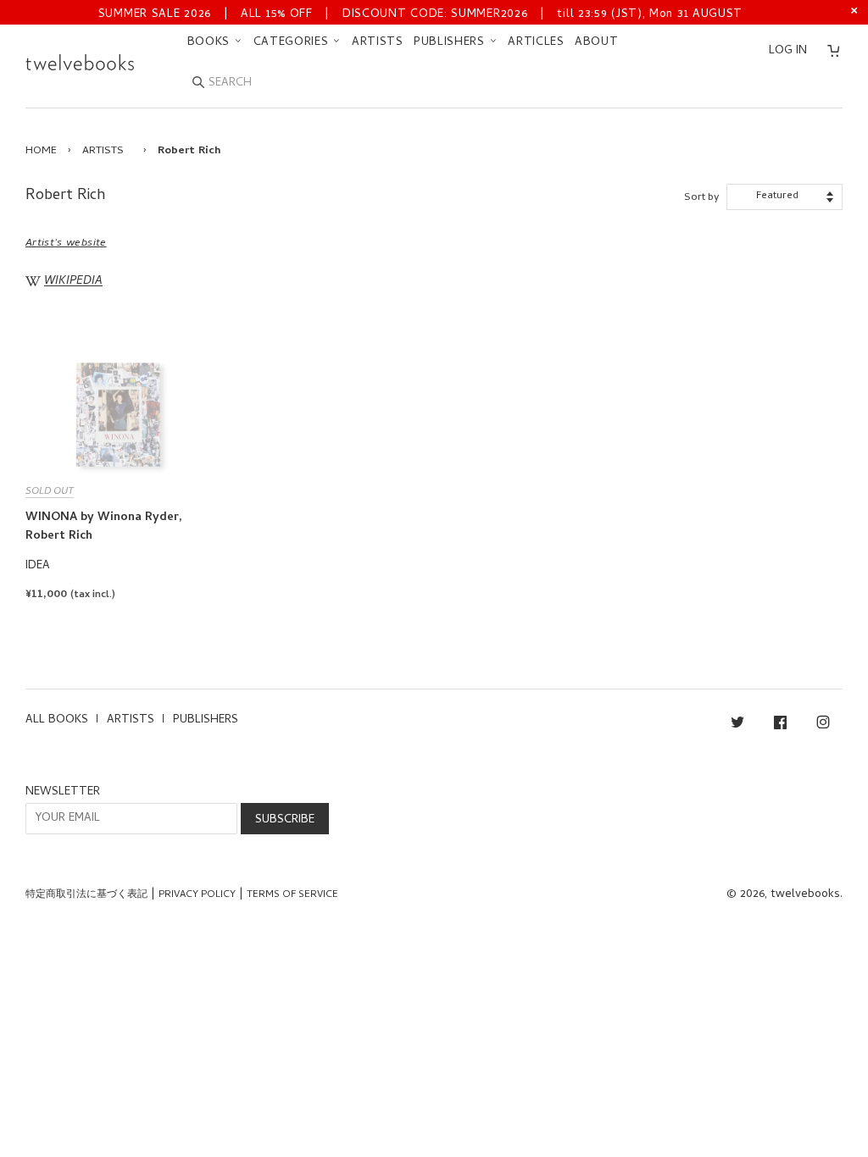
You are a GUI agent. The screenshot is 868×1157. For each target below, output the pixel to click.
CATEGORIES (293, 43)
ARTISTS (377, 43)
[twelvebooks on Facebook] (780, 725)
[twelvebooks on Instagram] (823, 725)
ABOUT (597, 43)
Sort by (701, 198)
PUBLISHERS (451, 43)
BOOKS (210, 43)
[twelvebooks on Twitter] (737, 725)
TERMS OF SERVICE (292, 895)
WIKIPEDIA (73, 282)
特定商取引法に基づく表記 (86, 895)
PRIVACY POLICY (197, 895)
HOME (41, 151)
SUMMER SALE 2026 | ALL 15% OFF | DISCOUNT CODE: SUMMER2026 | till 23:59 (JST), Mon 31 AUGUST (420, 15)
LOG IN (788, 51)
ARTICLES (536, 43)
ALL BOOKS (56, 720)
